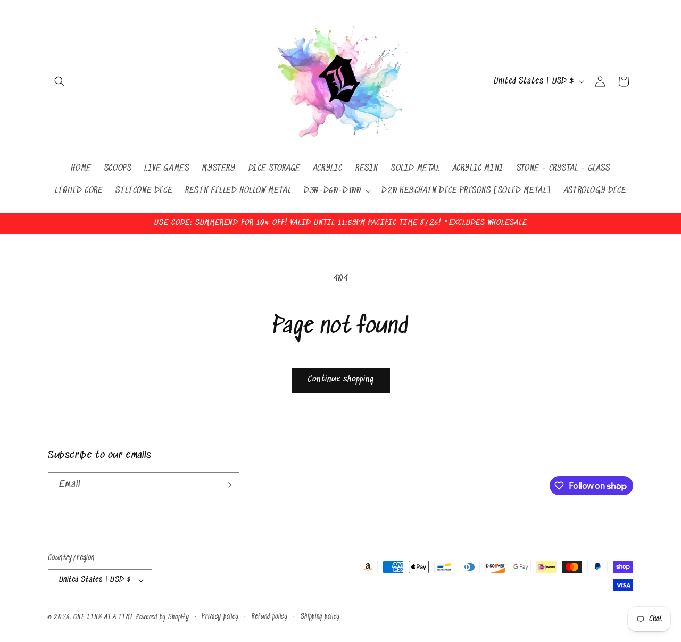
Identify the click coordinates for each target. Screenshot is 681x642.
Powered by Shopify (162, 617)
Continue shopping (341, 379)
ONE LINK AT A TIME (104, 617)
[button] (59, 81)
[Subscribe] (227, 484)
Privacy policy (220, 616)
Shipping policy (320, 616)
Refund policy (270, 616)
